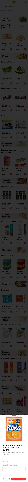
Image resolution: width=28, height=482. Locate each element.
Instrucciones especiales (10, 465)
